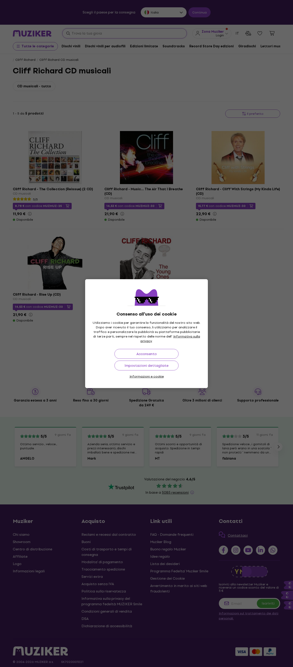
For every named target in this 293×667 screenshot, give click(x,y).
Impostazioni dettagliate (146, 365)
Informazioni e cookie (147, 376)
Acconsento (146, 354)
